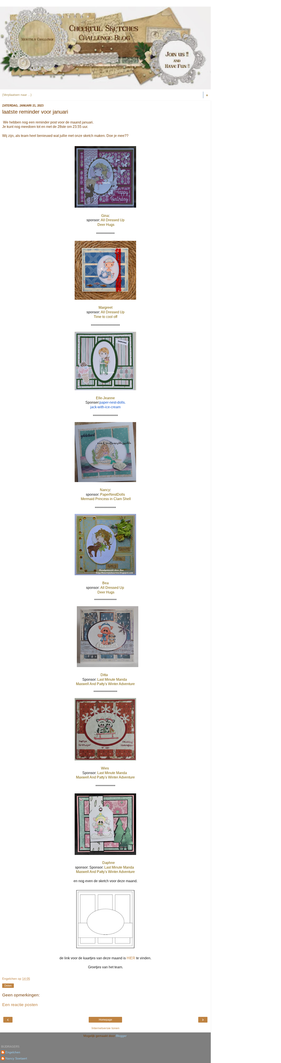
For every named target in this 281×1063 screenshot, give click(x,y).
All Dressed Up (113, 220)
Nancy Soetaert (16, 1058)
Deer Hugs (105, 225)
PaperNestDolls (112, 494)
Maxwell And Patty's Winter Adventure (105, 684)
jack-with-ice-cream (105, 407)
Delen (8, 985)
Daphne (108, 863)
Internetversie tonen (105, 1028)
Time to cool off (105, 317)
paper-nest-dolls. (112, 402)
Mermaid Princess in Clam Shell (106, 499)
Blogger (121, 1036)
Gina (105, 216)
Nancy (105, 490)
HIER (131, 958)
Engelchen (12, 1052)
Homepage (105, 1019)
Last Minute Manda (112, 679)
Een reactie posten (20, 1004)
